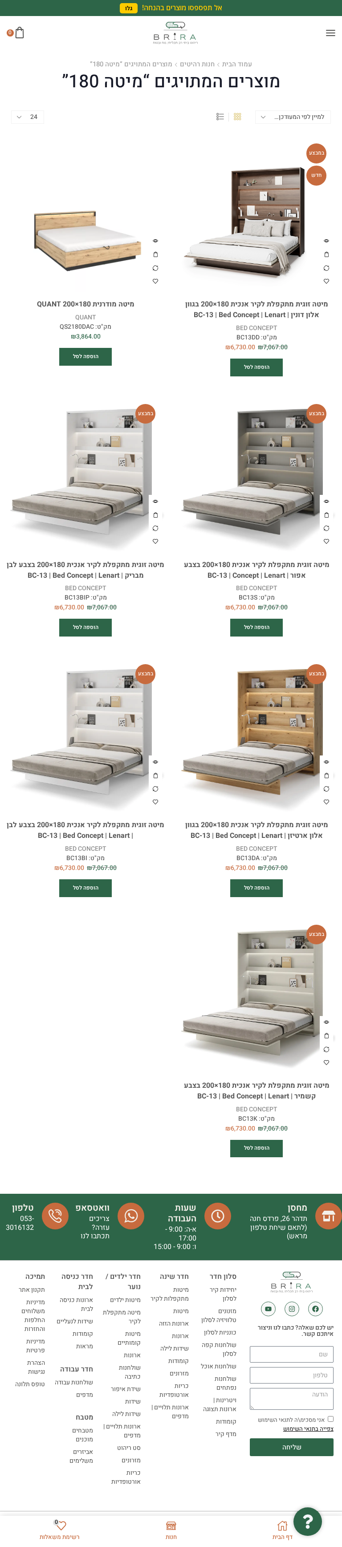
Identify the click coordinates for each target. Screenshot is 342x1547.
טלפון (23, 1207)
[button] (129, 8)
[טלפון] (55, 1216)
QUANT (85, 317)
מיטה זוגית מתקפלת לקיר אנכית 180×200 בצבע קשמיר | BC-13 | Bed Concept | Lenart (257, 1091)
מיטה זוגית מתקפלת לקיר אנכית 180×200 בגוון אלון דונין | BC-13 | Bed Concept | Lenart (256, 309)
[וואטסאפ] (131, 1216)
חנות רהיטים (197, 66)
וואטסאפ (92, 1207)
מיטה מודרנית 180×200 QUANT (85, 304)
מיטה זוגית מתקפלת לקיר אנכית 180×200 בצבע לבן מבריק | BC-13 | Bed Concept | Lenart (85, 570)
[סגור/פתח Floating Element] (307, 1521)
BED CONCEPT (256, 328)
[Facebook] (315, 1309)
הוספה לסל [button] (326, 254)
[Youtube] (268, 1309)
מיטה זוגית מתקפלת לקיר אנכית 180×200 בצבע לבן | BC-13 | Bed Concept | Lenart (85, 830)
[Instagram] (292, 1309)
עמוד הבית (237, 66)
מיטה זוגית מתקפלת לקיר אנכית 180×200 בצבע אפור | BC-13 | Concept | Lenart (257, 570)
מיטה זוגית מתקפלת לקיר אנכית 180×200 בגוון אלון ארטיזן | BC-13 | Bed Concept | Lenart (256, 830)
